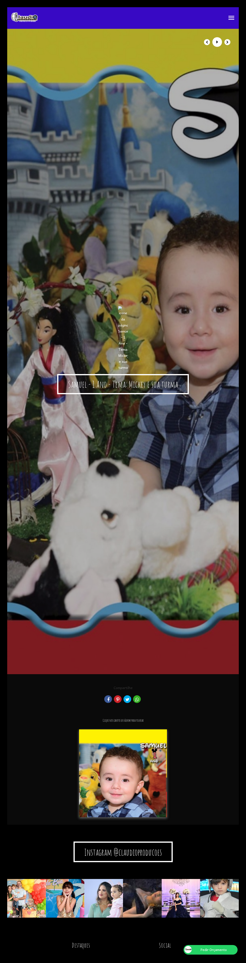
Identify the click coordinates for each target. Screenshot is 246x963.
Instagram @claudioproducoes (123, 852)
